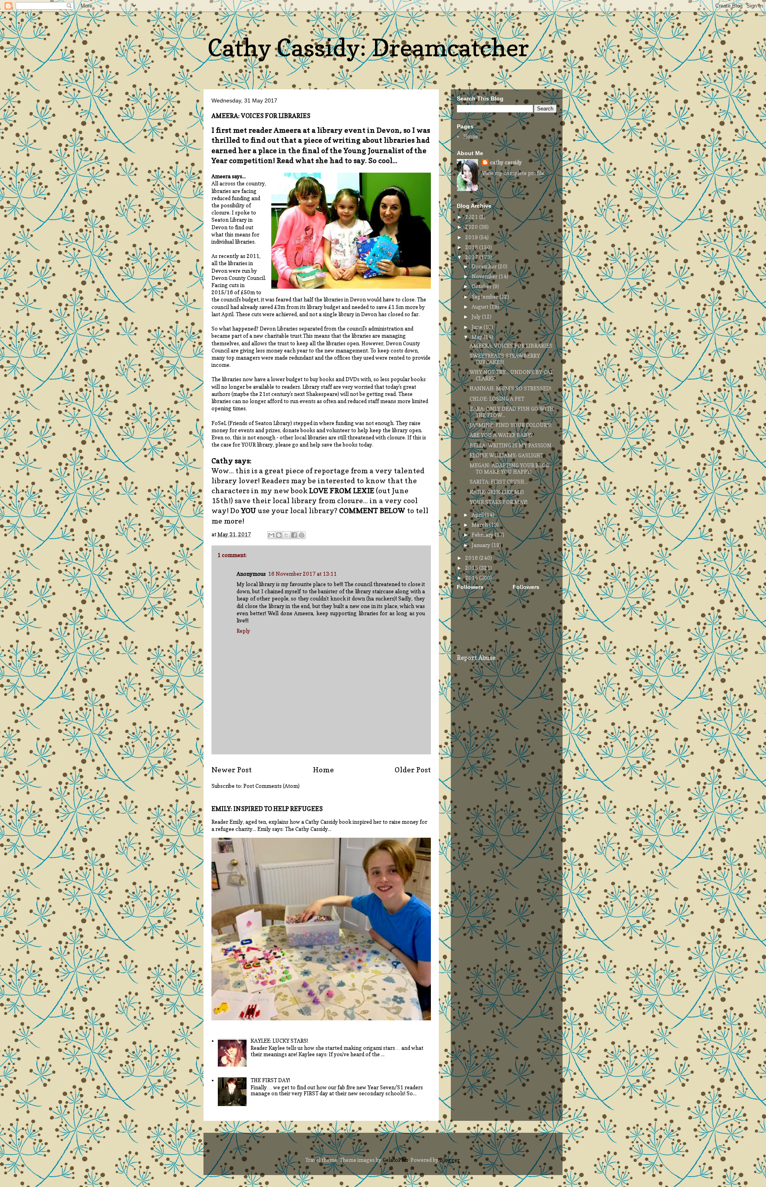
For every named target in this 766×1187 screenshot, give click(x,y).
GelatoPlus (395, 1160)
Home (323, 769)
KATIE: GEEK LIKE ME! (497, 492)
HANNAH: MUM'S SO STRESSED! (510, 388)
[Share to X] (286, 535)
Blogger (450, 1160)
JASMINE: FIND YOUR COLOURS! (510, 425)
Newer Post (231, 769)
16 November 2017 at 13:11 (302, 574)
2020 (472, 227)
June (478, 327)
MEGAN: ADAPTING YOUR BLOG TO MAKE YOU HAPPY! (509, 468)
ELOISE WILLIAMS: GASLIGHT (506, 455)
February (483, 534)
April (478, 515)
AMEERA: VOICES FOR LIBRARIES (511, 346)
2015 (472, 568)
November (485, 276)
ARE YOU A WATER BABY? (501, 435)
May (478, 337)
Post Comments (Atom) (271, 786)
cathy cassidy (506, 162)
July (477, 316)
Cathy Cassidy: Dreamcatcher (368, 47)
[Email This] (271, 535)
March (480, 525)
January (482, 545)
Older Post (413, 769)
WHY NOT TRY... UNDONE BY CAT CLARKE (511, 375)
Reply (243, 631)
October (482, 286)
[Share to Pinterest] (302, 535)
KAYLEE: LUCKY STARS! (279, 1040)
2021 (472, 217)
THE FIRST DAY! (270, 1080)
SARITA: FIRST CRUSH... (499, 481)
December (485, 266)
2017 (472, 257)
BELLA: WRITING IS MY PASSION (510, 445)
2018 (472, 247)
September (485, 296)
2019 (472, 237)
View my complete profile (513, 173)
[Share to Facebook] (294, 535)
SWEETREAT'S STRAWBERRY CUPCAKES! (505, 358)
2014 (472, 578)
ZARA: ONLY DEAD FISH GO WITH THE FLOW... (512, 412)
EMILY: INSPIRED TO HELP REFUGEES (267, 809)
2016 (472, 558)
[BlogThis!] (279, 535)
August (481, 306)
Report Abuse (476, 657)
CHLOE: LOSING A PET (497, 399)
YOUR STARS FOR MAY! (498, 502)
